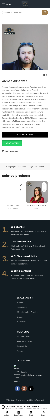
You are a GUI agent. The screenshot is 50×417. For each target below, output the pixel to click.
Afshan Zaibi (13, 205)
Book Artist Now (25, 134)
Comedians (22, 307)
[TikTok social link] (31, 388)
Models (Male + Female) (27, 312)
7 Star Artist (38, 166)
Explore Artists (25, 298)
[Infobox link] (25, 231)
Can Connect (20, 166)
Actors (20, 302)
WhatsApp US (12, 143)
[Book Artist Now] (20, 189)
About (19, 351)
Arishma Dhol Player (36, 205)
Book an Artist (23, 336)
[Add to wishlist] (20, 184)
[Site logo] (25, 4)
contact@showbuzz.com (31, 375)
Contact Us (22, 346)
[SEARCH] (45, 12)
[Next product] (46, 75)
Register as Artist (24, 341)
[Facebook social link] (17, 388)
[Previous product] (41, 75)
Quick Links (23, 332)
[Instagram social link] (24, 388)
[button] (12, 144)
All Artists (21, 321)
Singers (36, 208)
